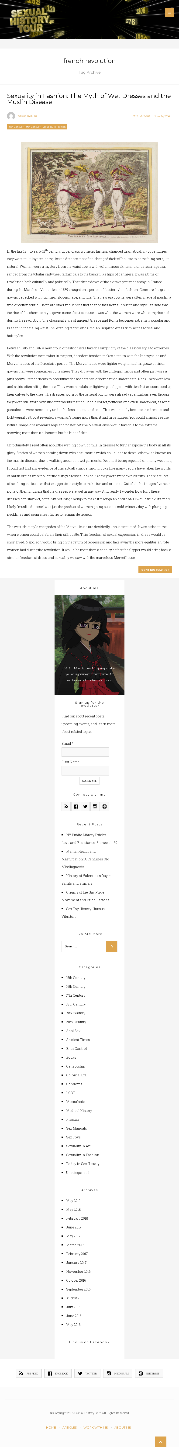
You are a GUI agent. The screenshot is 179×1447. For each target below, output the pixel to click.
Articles (69, 1427)
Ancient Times (78, 1039)
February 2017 (77, 1254)
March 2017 (75, 1245)
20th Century (76, 1022)
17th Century (75, 995)
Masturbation (77, 1101)
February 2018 (77, 1218)
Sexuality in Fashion (54, 126)
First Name (70, 762)
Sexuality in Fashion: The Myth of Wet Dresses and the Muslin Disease (89, 99)
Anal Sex (73, 1031)
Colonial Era (76, 1075)
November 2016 (78, 1271)
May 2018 (73, 1209)
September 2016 (78, 1289)
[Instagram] (95, 806)
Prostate (72, 1119)
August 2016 (75, 1298)
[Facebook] (75, 806)
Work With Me (95, 1427)
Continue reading (154, 570)
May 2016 (73, 1324)
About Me (122, 1427)
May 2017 (73, 1236)
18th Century (15, 126)
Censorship (75, 1066)
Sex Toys (73, 1137)
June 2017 (73, 1227)
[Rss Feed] (66, 806)
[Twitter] (85, 806)
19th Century (32, 126)
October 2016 (76, 1280)
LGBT (70, 1093)
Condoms (74, 1084)
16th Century (76, 986)
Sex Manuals (76, 1128)
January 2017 (76, 1262)
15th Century (76, 977)
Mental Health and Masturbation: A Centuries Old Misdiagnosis (85, 859)
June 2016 (74, 1316)
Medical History (79, 1110)
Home (51, 1427)
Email (67, 743)
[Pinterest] (104, 806)
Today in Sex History (83, 1164)
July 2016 (73, 1307)
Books (71, 1057)
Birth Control (76, 1048)
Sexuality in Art (78, 1146)
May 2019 (73, 1200)
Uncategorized (78, 1172)
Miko (34, 115)
